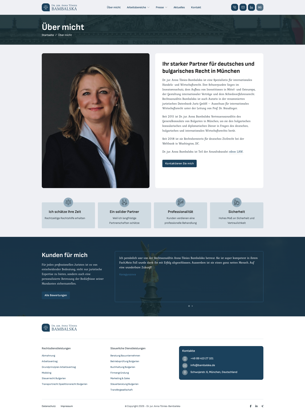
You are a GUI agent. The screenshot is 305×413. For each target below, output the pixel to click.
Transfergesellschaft (121, 389)
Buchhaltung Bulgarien (122, 367)
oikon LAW (236, 151)
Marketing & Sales (120, 378)
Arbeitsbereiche (136, 7)
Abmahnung (48, 355)
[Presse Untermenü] (166, 7)
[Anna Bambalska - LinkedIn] (251, 7)
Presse (160, 7)
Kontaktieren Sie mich (179, 163)
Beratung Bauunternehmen (125, 355)
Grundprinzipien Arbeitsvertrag (59, 367)
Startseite (48, 35)
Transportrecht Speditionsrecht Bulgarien (64, 384)
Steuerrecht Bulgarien (54, 378)
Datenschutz (49, 406)
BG (260, 7)
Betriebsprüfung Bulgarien (124, 361)
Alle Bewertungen (56, 295)
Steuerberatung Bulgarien (124, 384)
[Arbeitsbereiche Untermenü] (148, 7)
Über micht (114, 7)
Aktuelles (179, 7)
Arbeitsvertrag (50, 361)
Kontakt (196, 7)
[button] (189, 306)
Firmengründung (119, 372)
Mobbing (46, 372)
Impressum (67, 406)
